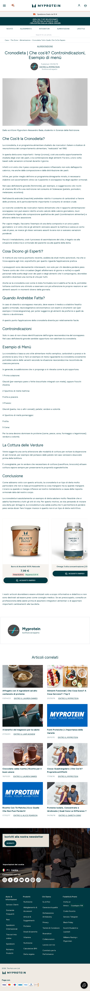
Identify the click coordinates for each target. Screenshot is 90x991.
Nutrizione (27, 902)
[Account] (79, 5)
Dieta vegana (28, 954)
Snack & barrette (30, 932)
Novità (10, 29)
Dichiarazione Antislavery (48, 915)
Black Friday (68, 922)
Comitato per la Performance (49, 952)
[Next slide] (86, 551)
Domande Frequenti (10, 912)
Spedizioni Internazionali (11, 927)
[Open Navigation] (4, 5)
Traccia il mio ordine (11, 936)
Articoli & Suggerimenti (28, 919)
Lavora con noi (49, 945)
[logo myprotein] (46, 5)
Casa (7, 40)
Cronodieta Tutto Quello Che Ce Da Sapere (48, 40)
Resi (8, 920)
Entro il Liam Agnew (24, 734)
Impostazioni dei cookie (13, 864)
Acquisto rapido (27, 580)
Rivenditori (47, 934)
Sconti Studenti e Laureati (70, 930)
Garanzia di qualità (50, 907)
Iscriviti (10, 843)
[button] (84, 985)
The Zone (14, 40)
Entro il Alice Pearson (25, 815)
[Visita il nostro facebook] (10, 880)
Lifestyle (81, 29)
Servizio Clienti (12, 905)
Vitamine (27, 937)
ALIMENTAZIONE (45, 46)
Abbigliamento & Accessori (30, 909)
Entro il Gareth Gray (70, 815)
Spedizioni (10, 944)
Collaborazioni (48, 939)
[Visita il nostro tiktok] (16, 880)
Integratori (44, 29)
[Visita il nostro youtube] (21, 880)
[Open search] (13, 5)
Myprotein (31, 629)
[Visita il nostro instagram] (4, 880)
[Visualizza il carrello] (85, 5)
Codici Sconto (69, 911)
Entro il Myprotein (49, 67)
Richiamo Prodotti (10, 951)
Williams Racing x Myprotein (70, 939)
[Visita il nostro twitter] (27, 880)
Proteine (27, 926)
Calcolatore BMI (30, 949)
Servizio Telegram (70, 917)
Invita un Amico (73, 904)
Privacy (46, 922)
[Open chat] (38, 880)
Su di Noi (46, 902)
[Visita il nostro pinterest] (32, 880)
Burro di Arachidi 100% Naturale (25, 567)
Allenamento (26, 29)
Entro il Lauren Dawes (26, 698)
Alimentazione (63, 29)
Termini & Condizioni (51, 928)
